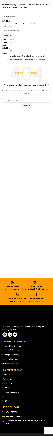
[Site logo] (6, 21)
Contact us (7, 379)
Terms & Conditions (10, 392)
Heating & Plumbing (10, 363)
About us (6, 375)
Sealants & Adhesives (11, 350)
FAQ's (4, 401)
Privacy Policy (8, 383)
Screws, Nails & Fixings (11, 346)
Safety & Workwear (10, 359)
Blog (4, 396)
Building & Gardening (10, 355)
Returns (5, 388)
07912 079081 (10, 17)
